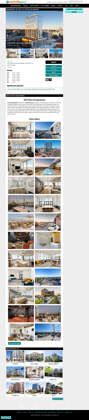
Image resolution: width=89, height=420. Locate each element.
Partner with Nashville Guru (74, 9)
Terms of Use (60, 412)
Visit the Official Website (14, 343)
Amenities (54, 72)
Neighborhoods (15, 5)
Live (66, 5)
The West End (15, 395)
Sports (60, 5)
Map (32, 63)
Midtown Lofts (53, 379)
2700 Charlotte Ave (15, 379)
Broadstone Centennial (34, 379)
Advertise (65, 2)
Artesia (53, 395)
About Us (31, 412)
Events (25, 5)
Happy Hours (34, 5)
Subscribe (74, 12)
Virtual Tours (54, 69)
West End (18, 9)
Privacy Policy (68, 412)
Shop (77, 5)
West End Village (34, 364)
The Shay (34, 395)
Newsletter (49, 2)
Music (53, 5)
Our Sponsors (51, 412)
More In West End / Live (58, 399)
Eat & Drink (45, 5)
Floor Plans (53, 66)
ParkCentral (15, 364)
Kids (71, 5)
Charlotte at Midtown (53, 364)
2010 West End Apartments (32, 9)
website (9, 67)
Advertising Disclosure (41, 412)
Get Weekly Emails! (6, 417)
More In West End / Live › (12, 349)
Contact (60, 2)
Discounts (55, 2)
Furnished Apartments (53, 75)
